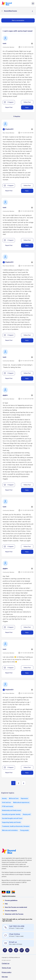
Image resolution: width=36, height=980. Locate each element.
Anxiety (4, 798)
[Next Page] (24, 783)
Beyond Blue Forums (7, 3)
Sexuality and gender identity (11, 814)
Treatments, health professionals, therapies (15, 826)
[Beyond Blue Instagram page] (16, 951)
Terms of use (6, 968)
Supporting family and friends (11, 822)
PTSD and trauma (7, 806)
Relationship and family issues (11, 810)
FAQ (6, 904)
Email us (13, 942)
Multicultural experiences (21, 802)
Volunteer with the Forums (14, 914)
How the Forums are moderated (16, 907)
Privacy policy (6, 972)
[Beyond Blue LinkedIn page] (27, 951)
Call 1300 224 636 (16, 926)
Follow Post (27, 102)
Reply (27, 107)
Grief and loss (6, 802)
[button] (5, 102)
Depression (24, 798)
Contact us (5, 963)
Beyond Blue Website (9, 851)
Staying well (26, 814)
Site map (5, 977)
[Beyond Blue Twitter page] (21, 951)
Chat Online (14, 934)
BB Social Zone (13, 798)
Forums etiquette (11, 910)
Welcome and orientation (10, 830)
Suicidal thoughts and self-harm (12, 818)
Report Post (8, 107)
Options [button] (33, 11)
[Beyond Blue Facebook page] (5, 951)
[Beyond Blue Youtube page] (10, 951)
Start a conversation (18, 20)
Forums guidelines (11, 900)
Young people (24, 830)
